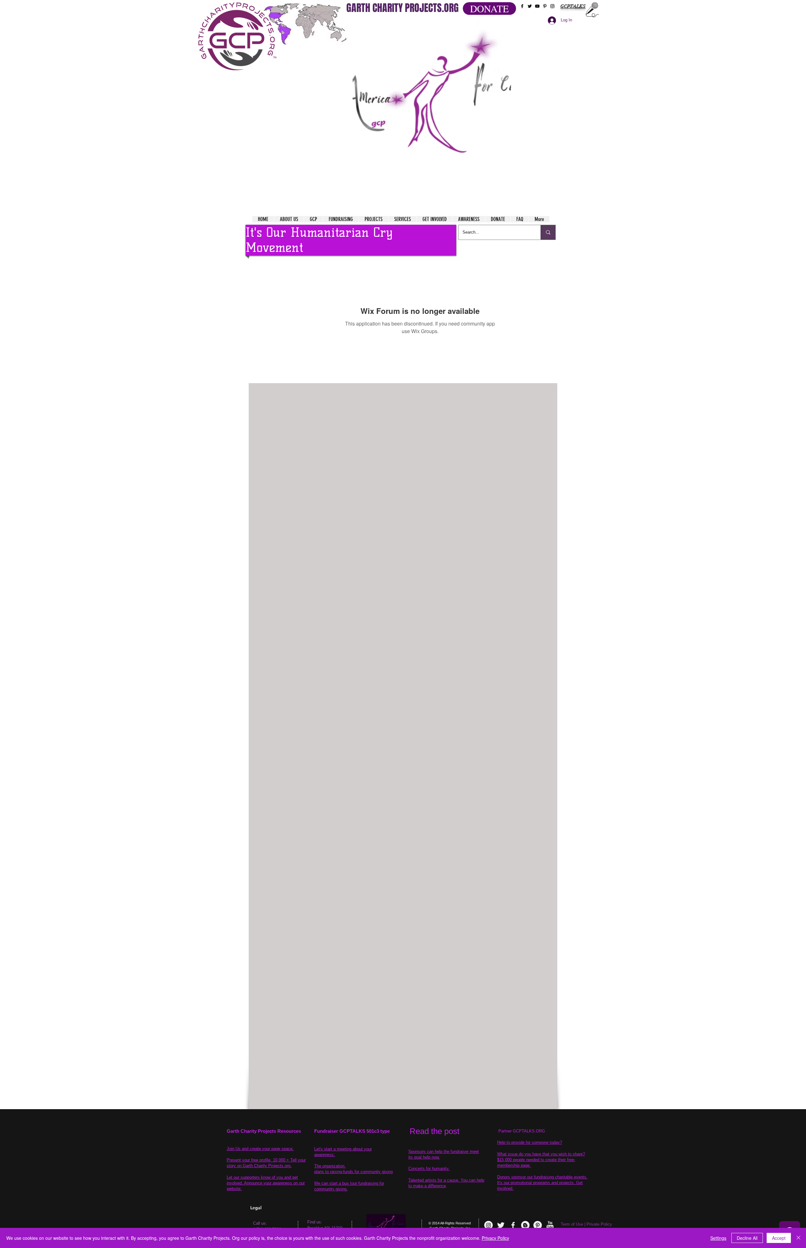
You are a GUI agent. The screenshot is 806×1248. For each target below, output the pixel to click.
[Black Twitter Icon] (529, 6)
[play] (494, 24)
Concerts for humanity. (429, 1168)
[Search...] (548, 232)
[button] (432, 101)
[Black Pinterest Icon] (545, 6)
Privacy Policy (495, 1238)
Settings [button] (718, 1238)
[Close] (798, 1238)
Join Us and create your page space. (260, 1148)
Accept (779, 1238)
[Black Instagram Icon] (552, 6)
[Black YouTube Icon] (537, 6)
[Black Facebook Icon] (522, 6)
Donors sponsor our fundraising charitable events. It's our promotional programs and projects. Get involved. (542, 1183)
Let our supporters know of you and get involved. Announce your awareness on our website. (266, 1183)
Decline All (747, 1238)
